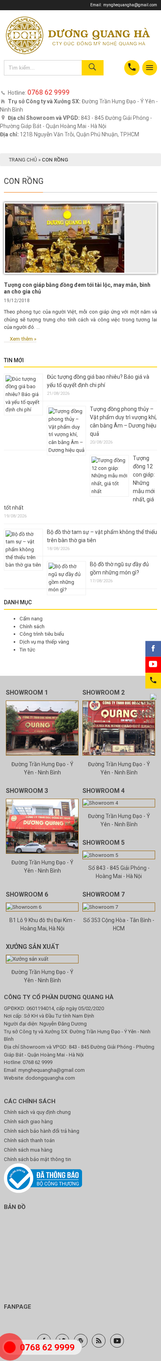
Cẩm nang (31, 619)
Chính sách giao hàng (28, 1121)
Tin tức (27, 650)
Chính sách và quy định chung (37, 1112)
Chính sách (32, 626)
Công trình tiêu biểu (42, 634)
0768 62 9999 (37, 1062)
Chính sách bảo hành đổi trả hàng (41, 1131)
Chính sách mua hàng (28, 1150)
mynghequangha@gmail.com (130, 4)
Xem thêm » (23, 339)
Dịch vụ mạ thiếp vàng (44, 642)
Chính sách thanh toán (29, 1140)
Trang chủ (23, 160)
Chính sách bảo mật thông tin (37, 1159)
